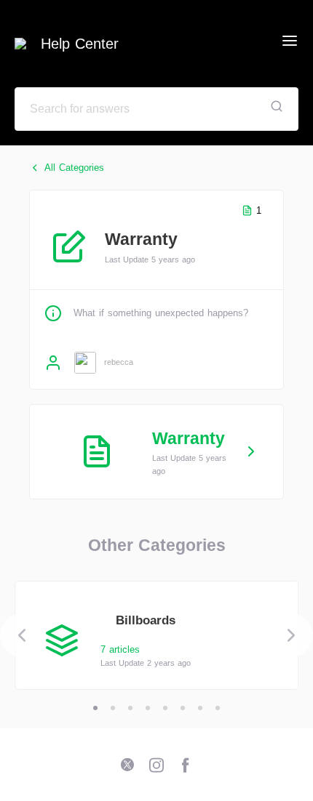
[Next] (291, 635)
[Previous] (22, 635)
